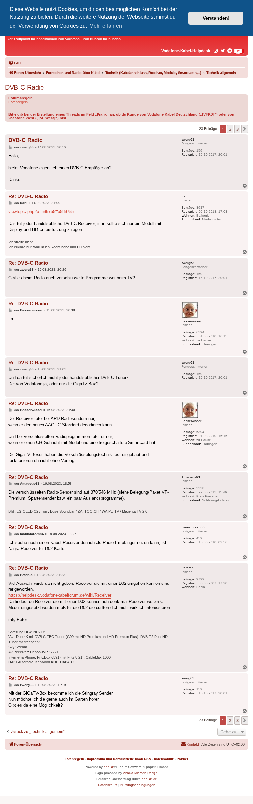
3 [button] (237, 129)
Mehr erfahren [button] (105, 26)
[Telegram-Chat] (230, 50)
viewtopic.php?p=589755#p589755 (41, 211)
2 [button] (230, 129)
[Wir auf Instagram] (216, 50)
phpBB (109, 767)
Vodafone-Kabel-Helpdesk (185, 51)
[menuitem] (14, 63)
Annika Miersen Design (140, 773)
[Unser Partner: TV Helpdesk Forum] (239, 51)
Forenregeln (18, 102)
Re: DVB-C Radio (28, 196)
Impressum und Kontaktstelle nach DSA (119, 759)
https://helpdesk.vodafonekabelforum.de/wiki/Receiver (59, 595)
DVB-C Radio (24, 87)
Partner (182, 759)
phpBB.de (149, 779)
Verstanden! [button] (216, 18)
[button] (244, 129)
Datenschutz (164, 759)
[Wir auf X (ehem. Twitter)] (223, 50)
